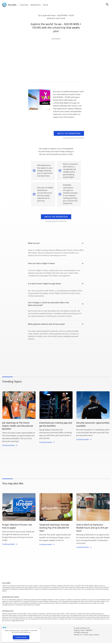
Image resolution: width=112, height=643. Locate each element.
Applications (35, 5)
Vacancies (24, 5)
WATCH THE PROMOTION (68, 133)
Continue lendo (21, 637)
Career (45, 5)
